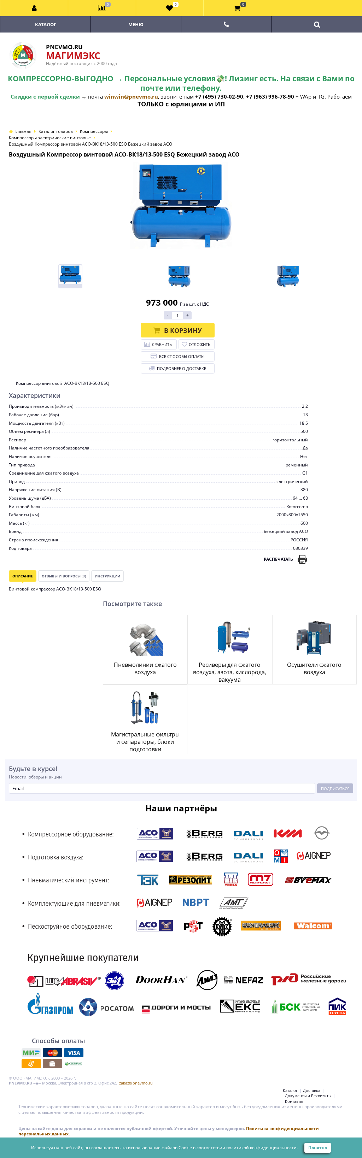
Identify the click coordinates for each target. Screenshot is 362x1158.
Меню (136, 24)
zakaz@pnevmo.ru (136, 1083)
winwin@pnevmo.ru (131, 96)
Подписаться (335, 788)
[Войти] (34, 8)
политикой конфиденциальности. (262, 1148)
